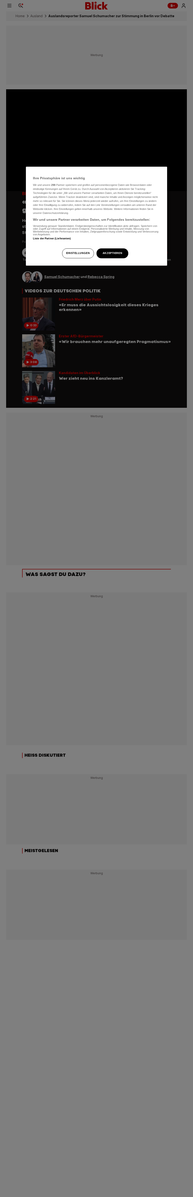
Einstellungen (78, 253)
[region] (96, 216)
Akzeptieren (112, 253)
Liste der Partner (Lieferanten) (52, 238)
